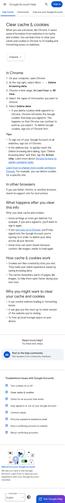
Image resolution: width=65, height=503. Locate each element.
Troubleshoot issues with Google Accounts (29, 378)
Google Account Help (22, 4)
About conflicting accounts (24, 432)
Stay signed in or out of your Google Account (33, 406)
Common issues (18, 412)
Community (23, 12)
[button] (4, 4)
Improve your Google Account (48, 12)
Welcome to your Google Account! (18, 467)
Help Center (8, 12)
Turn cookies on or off (21, 385)
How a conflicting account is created (29, 426)
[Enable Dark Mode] (28, 497)
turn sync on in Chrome (28, 229)
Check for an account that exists (27, 399)
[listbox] (15, 57)
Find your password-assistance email (29, 419)
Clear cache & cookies (22, 392)
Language (12, 493)
